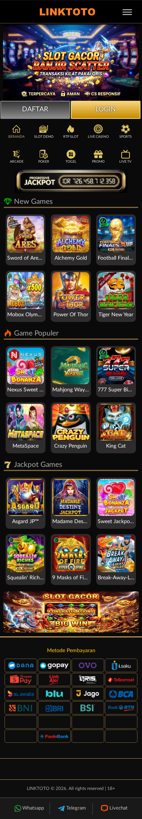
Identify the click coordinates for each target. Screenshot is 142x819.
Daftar (35, 109)
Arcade (16, 161)
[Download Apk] (71, 612)
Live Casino (98, 137)
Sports (125, 137)
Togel (71, 161)
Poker (43, 161)
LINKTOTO (38, 788)
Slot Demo (43, 137)
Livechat (118, 808)
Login (105, 109)
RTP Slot (70, 137)
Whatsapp (33, 808)
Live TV (125, 161)
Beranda (16, 137)
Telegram (76, 808)
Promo (98, 161)
